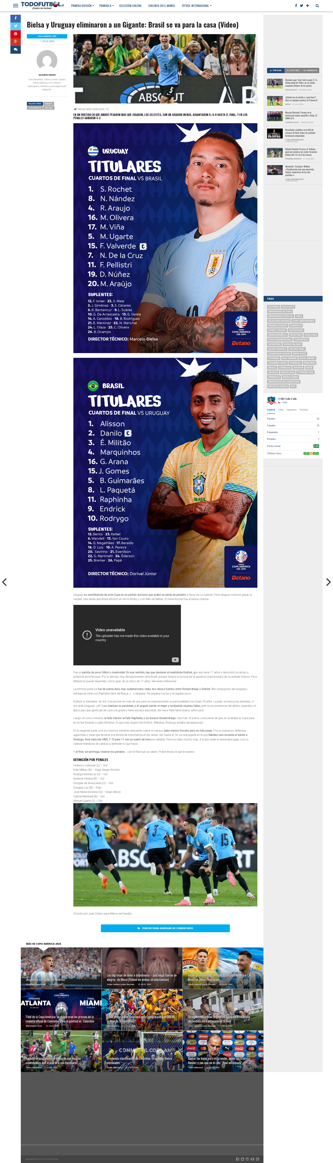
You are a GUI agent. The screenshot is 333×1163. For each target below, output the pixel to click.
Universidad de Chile (280, 311)
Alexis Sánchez (277, 349)
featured (273, 307)
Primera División (81, 5)
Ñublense (309, 363)
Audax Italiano (292, 344)
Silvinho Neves (47, 75)
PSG (293, 386)
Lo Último (294, 70)
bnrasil (48, 104)
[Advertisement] (293, 40)
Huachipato (301, 339)
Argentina (274, 344)
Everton (298, 367)
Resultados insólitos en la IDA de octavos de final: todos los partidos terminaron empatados (300, 133)
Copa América (35, 108)
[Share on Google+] (15, 42)
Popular (277, 70)
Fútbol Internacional (195, 5)
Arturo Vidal (297, 349)
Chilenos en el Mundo (161, 5)
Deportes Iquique (278, 386)
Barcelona (287, 372)
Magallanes (290, 377)
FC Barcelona (305, 372)
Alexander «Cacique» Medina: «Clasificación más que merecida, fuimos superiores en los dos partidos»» (299, 171)
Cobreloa (284, 367)
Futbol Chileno (277, 330)
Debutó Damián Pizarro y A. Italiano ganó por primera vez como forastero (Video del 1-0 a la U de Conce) (301, 152)
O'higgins (273, 358)
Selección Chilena (130, 5)
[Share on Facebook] (15, 19)
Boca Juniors (307, 358)
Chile (299, 316)
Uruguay (49, 108)
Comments (311, 70)
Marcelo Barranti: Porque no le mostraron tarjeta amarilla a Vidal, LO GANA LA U (301, 115)
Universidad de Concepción (283, 382)
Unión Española (277, 335)
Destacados (296, 330)
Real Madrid (289, 358)
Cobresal (295, 363)
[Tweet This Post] (15, 26)
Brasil (272, 367)
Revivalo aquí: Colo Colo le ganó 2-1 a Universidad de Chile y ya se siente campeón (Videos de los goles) (301, 83)
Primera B (105, 5)
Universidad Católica (280, 316)
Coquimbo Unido (277, 363)
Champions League (279, 353)
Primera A (274, 377)
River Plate (299, 353)
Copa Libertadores (303, 321)
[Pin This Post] (15, 34)
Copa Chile (311, 335)
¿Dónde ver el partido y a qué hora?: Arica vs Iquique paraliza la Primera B (301, 99)
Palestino (295, 335)
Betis (309, 367)
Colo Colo (288, 307)
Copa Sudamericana (279, 339)
